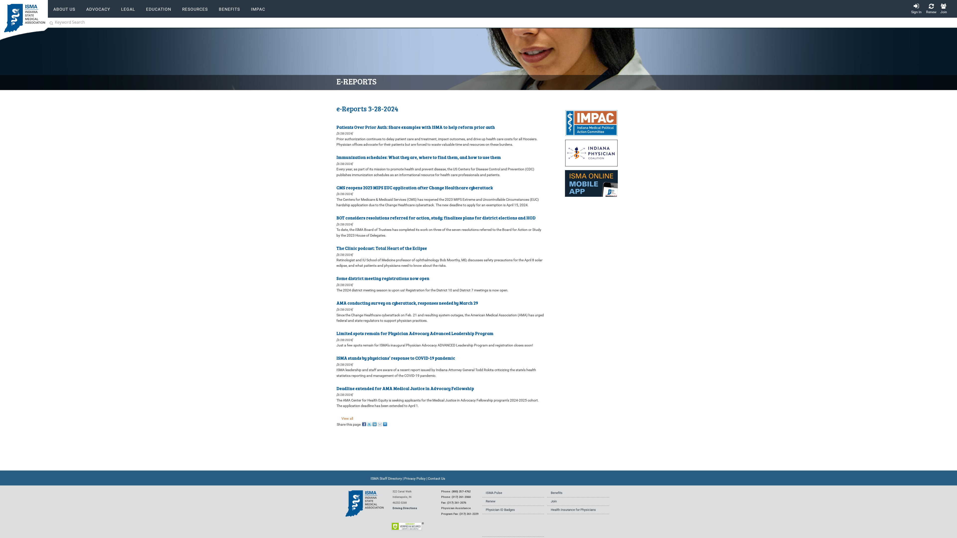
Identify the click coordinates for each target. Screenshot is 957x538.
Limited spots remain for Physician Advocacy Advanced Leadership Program (414, 333)
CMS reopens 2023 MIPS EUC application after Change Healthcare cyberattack (414, 187)
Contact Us (436, 478)
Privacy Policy (415, 478)
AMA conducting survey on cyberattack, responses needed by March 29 (407, 303)
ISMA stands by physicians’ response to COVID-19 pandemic (395, 358)
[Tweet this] (369, 423)
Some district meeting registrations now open (382, 278)
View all (347, 418)
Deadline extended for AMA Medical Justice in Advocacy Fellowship (405, 388)
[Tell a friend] (380, 423)
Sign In (916, 12)
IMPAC (258, 9)
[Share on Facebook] (364, 423)
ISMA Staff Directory (386, 478)
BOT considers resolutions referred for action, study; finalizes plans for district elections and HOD (436, 218)
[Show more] (385, 423)
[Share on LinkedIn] (375, 423)
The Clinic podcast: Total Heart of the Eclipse (381, 248)
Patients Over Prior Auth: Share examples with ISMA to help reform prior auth (415, 127)
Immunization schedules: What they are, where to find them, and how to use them (418, 157)
